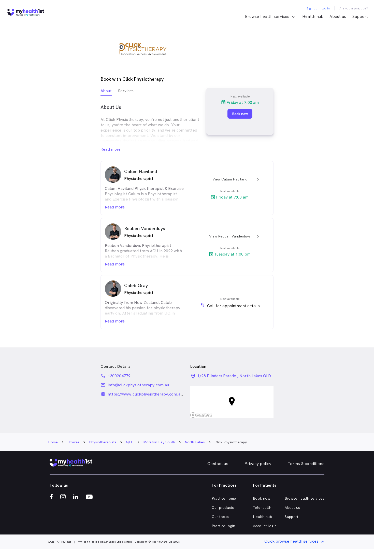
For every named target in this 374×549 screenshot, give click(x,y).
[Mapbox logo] (201, 415)
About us (337, 16)
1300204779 (119, 375)
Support (360, 16)
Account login (265, 526)
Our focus (220, 516)
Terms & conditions (306, 463)
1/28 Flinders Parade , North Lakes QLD (234, 375)
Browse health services (304, 498)
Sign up (312, 8)
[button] (231, 402)
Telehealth (262, 507)
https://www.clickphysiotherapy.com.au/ (146, 394)
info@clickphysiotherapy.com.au (138, 385)
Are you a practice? (353, 8)
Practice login (223, 526)
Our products (223, 507)
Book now (261, 498)
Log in (326, 8)
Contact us (217, 463)
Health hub (313, 16)
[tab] (106, 92)
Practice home (224, 498)
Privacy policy (257, 463)
